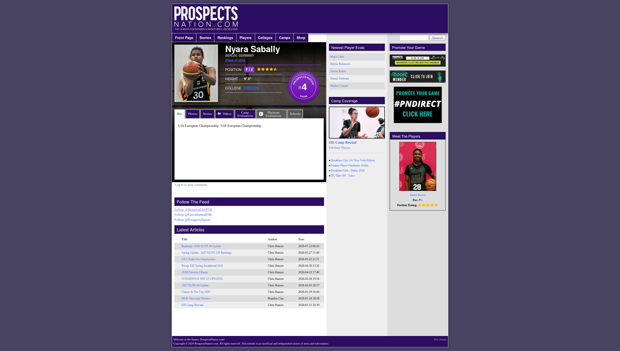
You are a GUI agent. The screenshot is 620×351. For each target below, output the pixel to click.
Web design (440, 339)
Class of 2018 (235, 60)
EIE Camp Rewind (192, 305)
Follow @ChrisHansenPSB (192, 215)
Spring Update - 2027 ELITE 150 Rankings (207, 252)
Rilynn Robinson (340, 64)
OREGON (251, 88)
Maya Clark (337, 56)
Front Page (184, 37)
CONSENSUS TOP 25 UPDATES (202, 279)
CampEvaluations (245, 114)
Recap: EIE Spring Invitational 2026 (202, 265)
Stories (205, 37)
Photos (192, 114)
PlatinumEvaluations (273, 114)
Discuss (345, 147)
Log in (179, 185)
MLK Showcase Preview (196, 298)
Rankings (225, 37)
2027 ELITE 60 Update (195, 285)
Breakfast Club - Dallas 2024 (347, 170)
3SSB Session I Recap (195, 272)
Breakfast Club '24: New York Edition (353, 160)
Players (246, 37)
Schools (295, 114)
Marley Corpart (339, 85)
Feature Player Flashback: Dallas (350, 165)
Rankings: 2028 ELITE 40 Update (201, 246)
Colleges (265, 37)
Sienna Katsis (338, 71)
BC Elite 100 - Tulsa (343, 175)
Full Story (335, 147)
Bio (179, 114)
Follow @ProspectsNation (192, 220)
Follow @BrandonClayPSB (193, 209)
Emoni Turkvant (339, 78)
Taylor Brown (418, 195)
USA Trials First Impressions (199, 259)
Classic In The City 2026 (196, 292)
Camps (284, 37)
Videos (227, 114)
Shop (301, 37)
